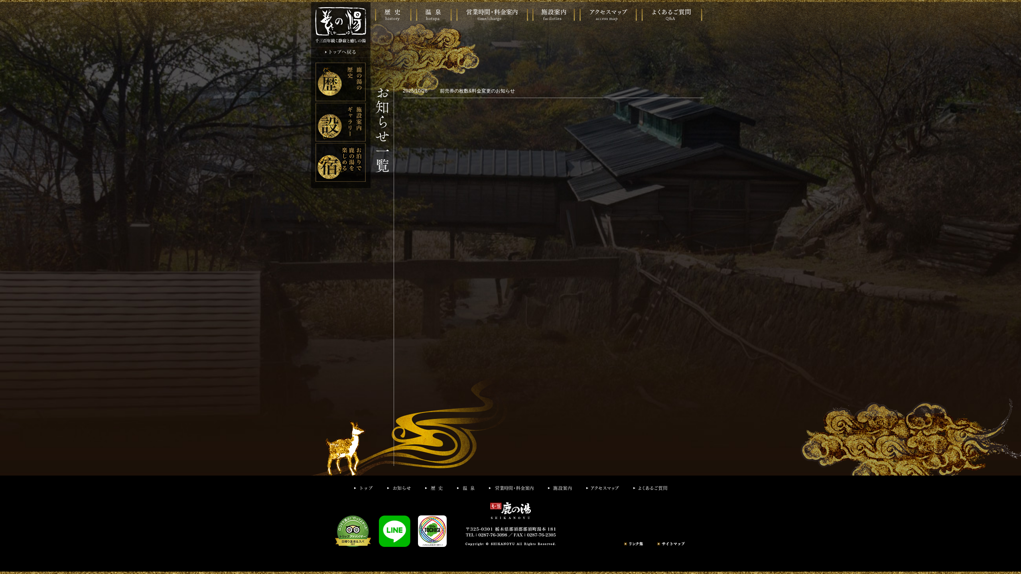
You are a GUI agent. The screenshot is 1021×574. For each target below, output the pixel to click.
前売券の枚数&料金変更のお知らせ (477, 90)
